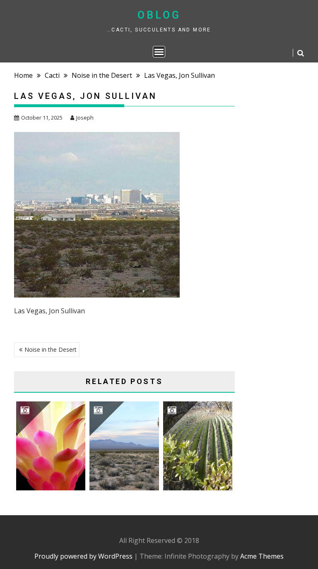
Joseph (85, 117)
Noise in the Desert (50, 349)
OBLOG (159, 15)
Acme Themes (262, 556)
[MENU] (159, 52)
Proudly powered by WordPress (83, 556)
